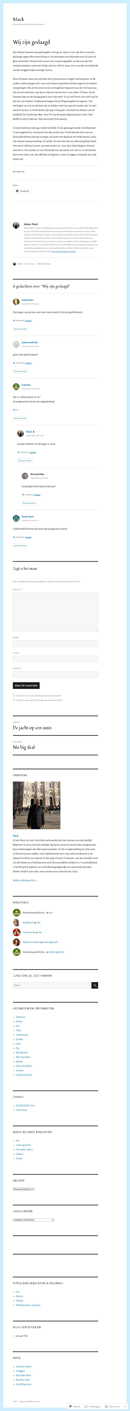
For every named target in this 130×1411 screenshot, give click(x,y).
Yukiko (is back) (24, 1075)
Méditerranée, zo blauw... (28, 1305)
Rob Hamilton (23, 1057)
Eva (18, 1026)
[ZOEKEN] (94, 985)
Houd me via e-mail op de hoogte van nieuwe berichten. (39, 700)
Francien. (26, 385)
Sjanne (19, 1061)
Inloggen (20, 1371)
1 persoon (28, 320)
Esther (19, 1021)
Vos (51, 912)
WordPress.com (23, 1384)
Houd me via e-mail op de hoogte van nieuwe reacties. (39, 696)
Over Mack (21, 1110)
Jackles (19, 1039)
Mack (18, 19)
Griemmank (29, 932)
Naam (16, 638)
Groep (19, 1158)
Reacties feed (22, 1380)
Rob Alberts (22, 1052)
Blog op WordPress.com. (30, 1402)
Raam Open (28, 516)
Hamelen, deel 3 (24, 1149)
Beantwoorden (20, 329)
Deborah (20, 1017)
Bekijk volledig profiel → (25, 880)
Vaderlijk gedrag (43, 264)
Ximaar (20, 1070)
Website (17, 668)
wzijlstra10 (28, 922)
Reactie (18, 589)
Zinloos (19, 1154)
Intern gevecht (50, 942)
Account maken (23, 1366)
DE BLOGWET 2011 (25, 1105)
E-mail (16, 653)
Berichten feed (23, 1375)
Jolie (18, 1043)
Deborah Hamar (31, 942)
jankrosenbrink (30, 342)
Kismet (19, 1300)
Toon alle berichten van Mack (64, 251)
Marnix (19, 1296)
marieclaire (28, 300)
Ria (17, 1048)
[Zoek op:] (52, 985)
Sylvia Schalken (24, 1066)
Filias (18, 1030)
